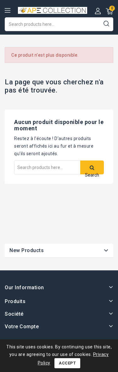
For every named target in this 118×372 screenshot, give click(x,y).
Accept (67, 363)
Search (106, 23)
